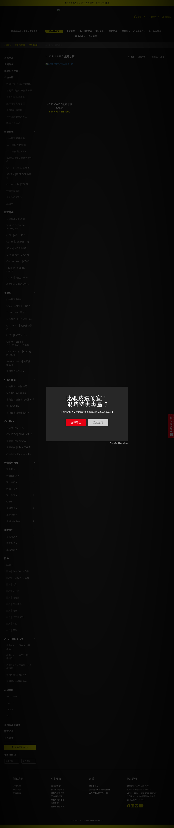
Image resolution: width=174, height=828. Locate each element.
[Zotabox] (126, 439)
